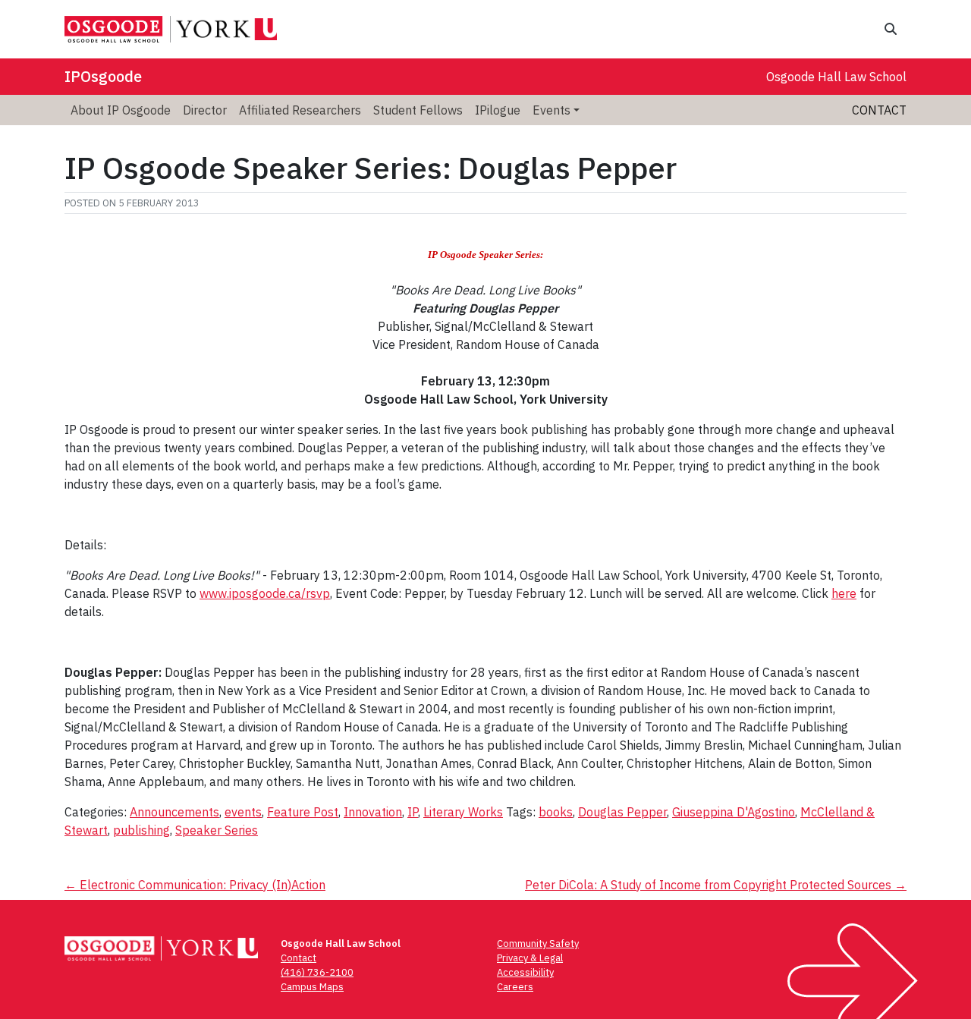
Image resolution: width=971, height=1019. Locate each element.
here (843, 593)
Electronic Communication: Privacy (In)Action (194, 884)
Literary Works (463, 811)
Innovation (373, 811)
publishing (141, 830)
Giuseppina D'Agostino (733, 811)
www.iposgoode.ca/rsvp (265, 593)
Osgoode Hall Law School (836, 76)
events (243, 811)
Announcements (174, 811)
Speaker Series (216, 830)
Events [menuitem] (551, 110)
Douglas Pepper (622, 811)
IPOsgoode (103, 76)
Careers (515, 986)
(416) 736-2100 (317, 972)
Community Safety (538, 943)
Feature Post (302, 811)
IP (412, 811)
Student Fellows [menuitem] (418, 110)
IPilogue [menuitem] (497, 110)
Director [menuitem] (205, 110)
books (556, 811)
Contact (879, 110)
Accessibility (525, 972)
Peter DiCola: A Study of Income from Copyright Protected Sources (716, 884)
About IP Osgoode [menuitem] (121, 110)
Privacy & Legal (530, 957)
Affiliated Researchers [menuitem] (300, 110)
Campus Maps (312, 986)
